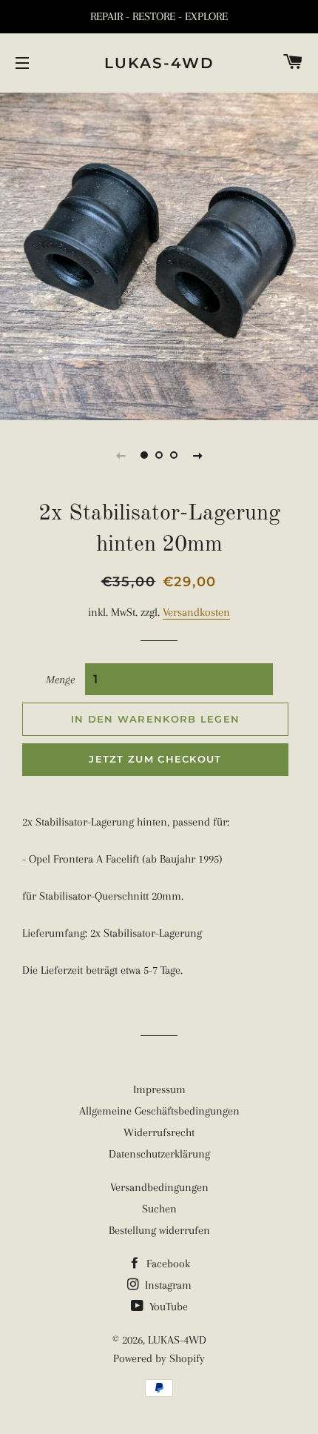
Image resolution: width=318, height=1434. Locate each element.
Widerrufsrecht (159, 1132)
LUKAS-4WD (159, 63)
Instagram (167, 1285)
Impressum (159, 1089)
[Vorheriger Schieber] (120, 455)
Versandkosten (196, 612)
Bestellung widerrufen (159, 1230)
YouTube (167, 1306)
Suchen (159, 1208)
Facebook (166, 1263)
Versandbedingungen (159, 1187)
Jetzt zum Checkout (155, 759)
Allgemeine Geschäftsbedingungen (159, 1111)
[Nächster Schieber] (197, 455)
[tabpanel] (159, 254)
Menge (60, 679)
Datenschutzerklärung (159, 1154)
